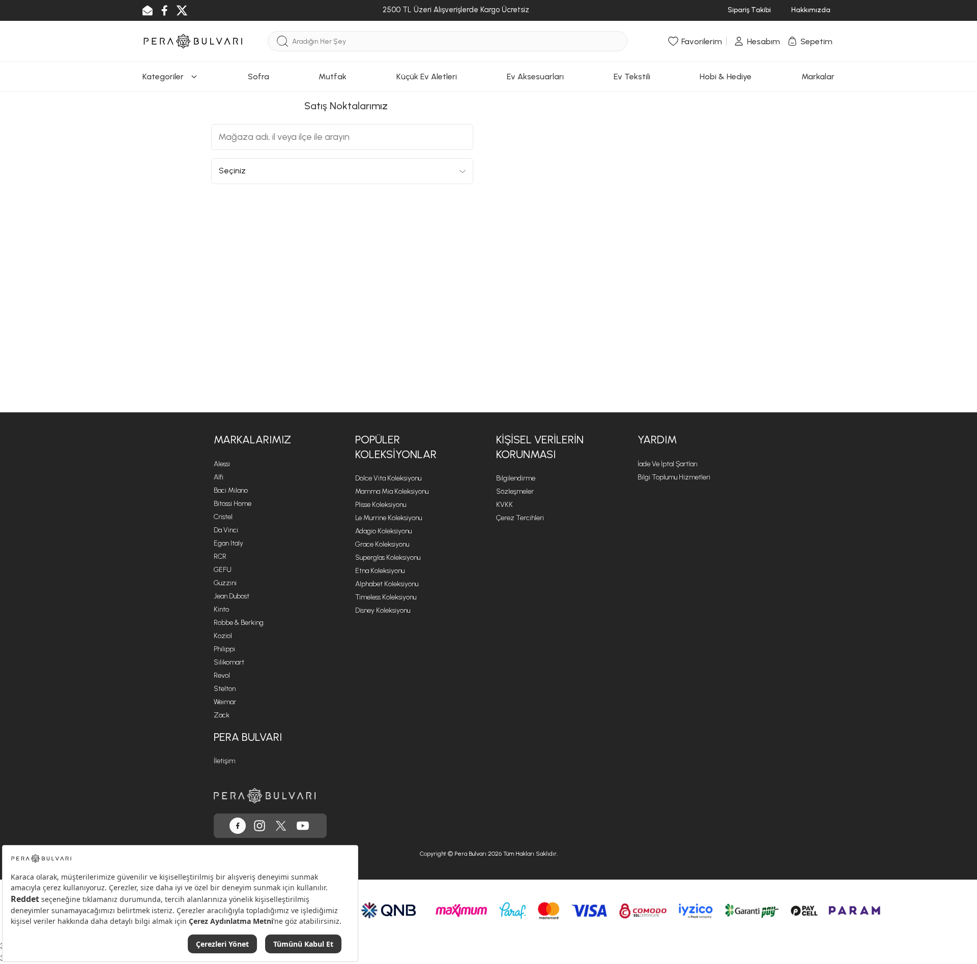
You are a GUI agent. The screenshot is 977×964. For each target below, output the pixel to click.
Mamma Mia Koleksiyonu (391, 491)
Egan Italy (228, 543)
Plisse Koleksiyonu (380, 504)
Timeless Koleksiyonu (385, 597)
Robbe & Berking (239, 622)
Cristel (223, 517)
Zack (221, 715)
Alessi (222, 464)
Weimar (225, 702)
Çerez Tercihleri (520, 518)
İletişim (224, 761)
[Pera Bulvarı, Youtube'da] (303, 826)
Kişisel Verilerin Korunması (540, 447)
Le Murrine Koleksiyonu (388, 518)
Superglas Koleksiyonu (387, 557)
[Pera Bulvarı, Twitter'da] (281, 826)
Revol (222, 675)
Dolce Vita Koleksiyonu (388, 478)
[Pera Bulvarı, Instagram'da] (259, 826)
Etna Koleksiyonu (380, 570)
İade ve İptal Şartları (668, 464)
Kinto (221, 609)
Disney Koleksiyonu (382, 610)
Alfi (218, 477)
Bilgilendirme (515, 478)
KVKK (504, 504)
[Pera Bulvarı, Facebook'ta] (237, 826)
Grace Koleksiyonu (382, 544)
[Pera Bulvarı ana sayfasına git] (264, 795)
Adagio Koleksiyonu (383, 531)
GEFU (223, 569)
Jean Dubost (231, 596)
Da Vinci (226, 530)
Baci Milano (231, 490)
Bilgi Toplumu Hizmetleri (674, 477)
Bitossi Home (232, 503)
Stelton (225, 688)
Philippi (224, 649)
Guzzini (225, 583)
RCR (220, 556)
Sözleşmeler (515, 491)
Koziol (223, 635)
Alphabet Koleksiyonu (386, 584)
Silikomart (229, 662)
